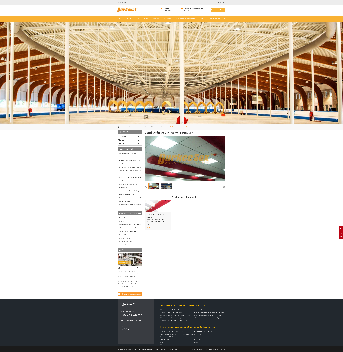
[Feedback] (341, 237)
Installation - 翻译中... (167, 337)
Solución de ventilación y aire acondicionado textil (182, 305)
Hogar (122, 127)
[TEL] (341, 232)
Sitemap (208, 349)
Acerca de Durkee (124, 19)
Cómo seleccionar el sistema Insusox (204, 331)
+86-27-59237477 (132, 315)
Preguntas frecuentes (199, 337)
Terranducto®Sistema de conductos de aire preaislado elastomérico (209, 312)
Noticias (203, 19)
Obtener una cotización (218, 10)
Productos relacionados (184, 197)
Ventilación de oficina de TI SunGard (176, 127)
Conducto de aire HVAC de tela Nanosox (156, 216)
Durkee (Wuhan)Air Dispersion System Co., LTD (145, 349)
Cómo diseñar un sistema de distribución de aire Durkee (177, 334)
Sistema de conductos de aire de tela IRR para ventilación (209, 318)
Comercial (122, 144)
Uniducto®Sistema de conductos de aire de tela (175, 315)
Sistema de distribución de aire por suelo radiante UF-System (177, 318)
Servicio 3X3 (197, 334)
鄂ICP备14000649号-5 (198, 349)
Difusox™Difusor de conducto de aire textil (174, 320)
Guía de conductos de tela (186, 19)
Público (134, 127)
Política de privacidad (218, 349)
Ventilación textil (141, 19)
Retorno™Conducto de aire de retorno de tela (207, 315)
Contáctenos (215, 19)
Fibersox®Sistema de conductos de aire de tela (207, 310)
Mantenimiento (165, 339)
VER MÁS (149, 227)
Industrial (122, 136)
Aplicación (156, 19)
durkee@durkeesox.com (132, 320)
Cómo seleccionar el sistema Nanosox (172, 331)
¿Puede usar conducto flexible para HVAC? (128, 269)
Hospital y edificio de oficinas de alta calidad (150, 127)
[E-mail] (341, 228)
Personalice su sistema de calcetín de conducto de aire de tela (187, 327)
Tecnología (168, 19)
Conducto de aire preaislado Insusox (172, 312)
